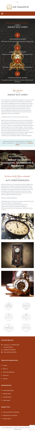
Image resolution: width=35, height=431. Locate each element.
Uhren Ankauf (6, 400)
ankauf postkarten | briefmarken (11, 412)
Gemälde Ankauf (7, 397)
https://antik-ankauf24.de (9, 352)
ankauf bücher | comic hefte (10, 415)
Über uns (5, 368)
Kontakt (5, 365)
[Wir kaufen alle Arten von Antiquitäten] (17, 7)
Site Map (5, 378)
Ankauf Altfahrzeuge (8, 390)
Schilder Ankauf (7, 393)
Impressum (6, 375)
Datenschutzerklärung (8, 372)
